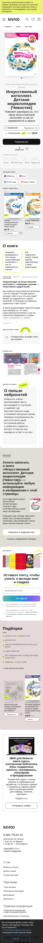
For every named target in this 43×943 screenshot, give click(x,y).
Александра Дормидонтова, (17, 84)
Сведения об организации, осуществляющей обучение (14, 911)
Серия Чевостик (12, 651)
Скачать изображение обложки (21, 539)
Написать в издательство (21, 532)
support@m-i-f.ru (10, 848)
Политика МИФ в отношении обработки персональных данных (21, 614)
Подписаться (21, 142)
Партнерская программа (13, 891)
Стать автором (9, 887)
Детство (28, 26)
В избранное (19, 149)
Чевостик (9, 662)
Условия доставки (10, 875)
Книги (18, 26)
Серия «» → (11, 188)
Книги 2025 (22, 662)
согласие (13, 604)
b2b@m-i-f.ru (21, 798)
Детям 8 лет (10, 640)
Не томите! (21, 598)
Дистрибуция (8, 895)
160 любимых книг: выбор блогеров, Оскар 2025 (22, 656)
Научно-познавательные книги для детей (21, 645)
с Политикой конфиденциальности (16, 930)
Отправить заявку (21, 805)
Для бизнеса (8, 899)
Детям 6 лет (10, 636)
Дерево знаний (9, 871)
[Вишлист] (33, 20)
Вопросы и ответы (11, 867)
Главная (7, 26)
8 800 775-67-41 (13, 835)
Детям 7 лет (24, 636)
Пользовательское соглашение (16, 916)
